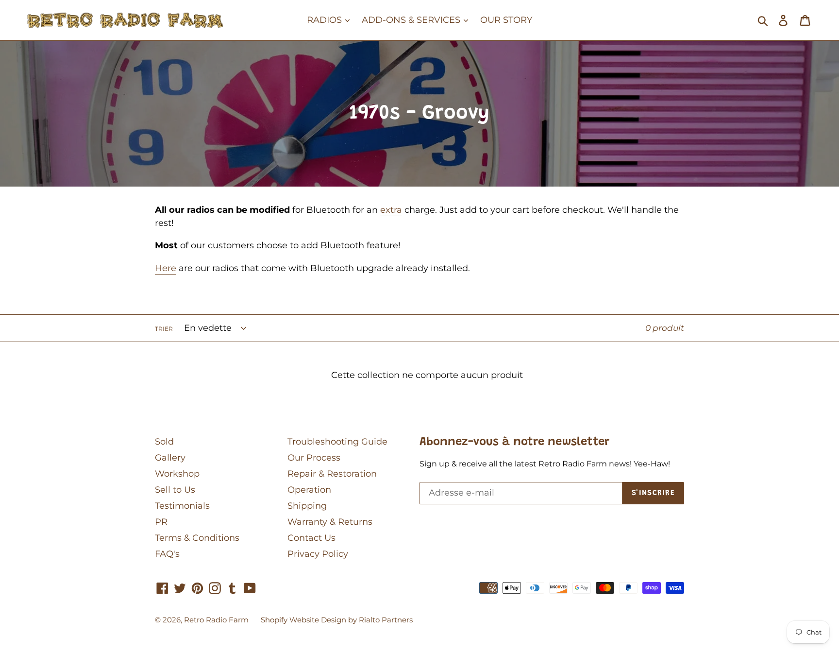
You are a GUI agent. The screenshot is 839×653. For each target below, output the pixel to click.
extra (391, 210)
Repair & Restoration (332, 473)
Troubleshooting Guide (337, 441)
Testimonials (182, 505)
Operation (309, 489)
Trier (164, 328)
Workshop (177, 473)
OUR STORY (506, 20)
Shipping (307, 505)
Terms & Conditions (197, 538)
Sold (164, 441)
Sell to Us (175, 489)
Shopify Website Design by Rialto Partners (337, 619)
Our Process (313, 457)
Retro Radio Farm (216, 619)
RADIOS (325, 20)
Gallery (170, 457)
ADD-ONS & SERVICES (412, 20)
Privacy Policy (317, 554)
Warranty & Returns (329, 521)
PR (161, 521)
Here (165, 268)
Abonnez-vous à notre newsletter (514, 442)
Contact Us (311, 538)
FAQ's (167, 554)
